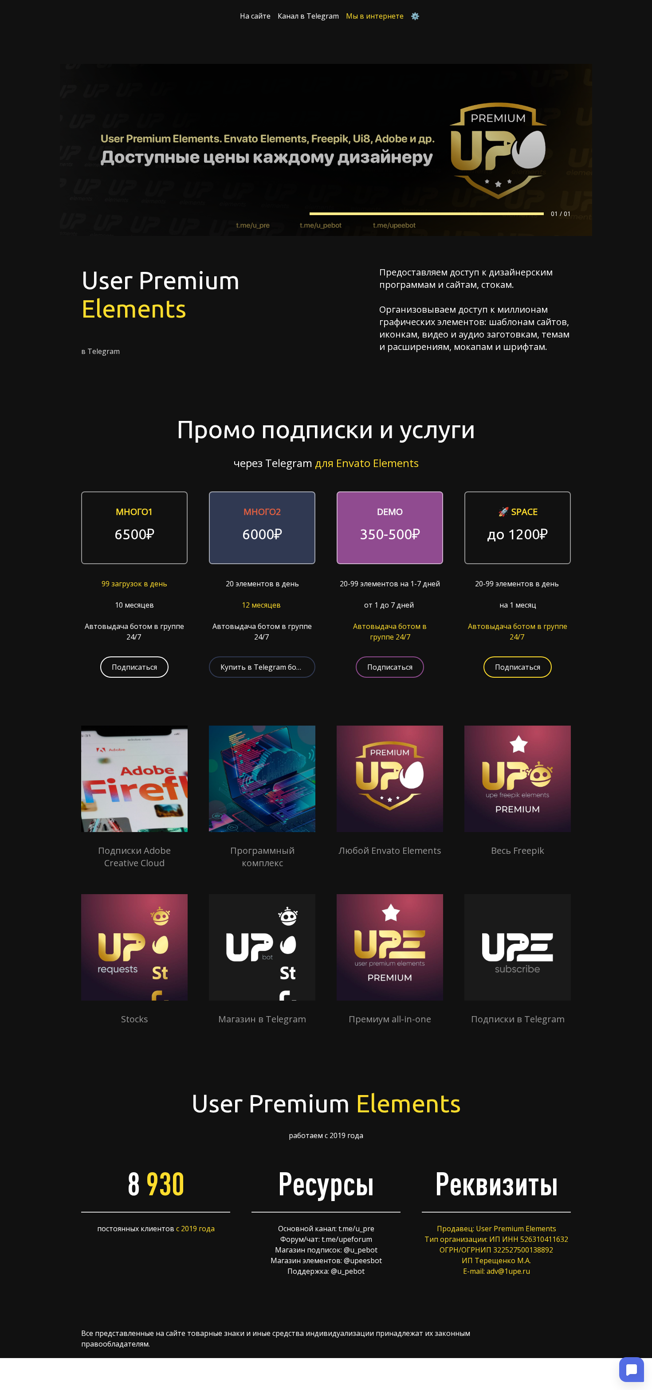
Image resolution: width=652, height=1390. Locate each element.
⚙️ (415, 16)
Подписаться (134, 667)
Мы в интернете (375, 16)
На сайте (255, 16)
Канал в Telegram (308, 16)
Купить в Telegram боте (262, 667)
